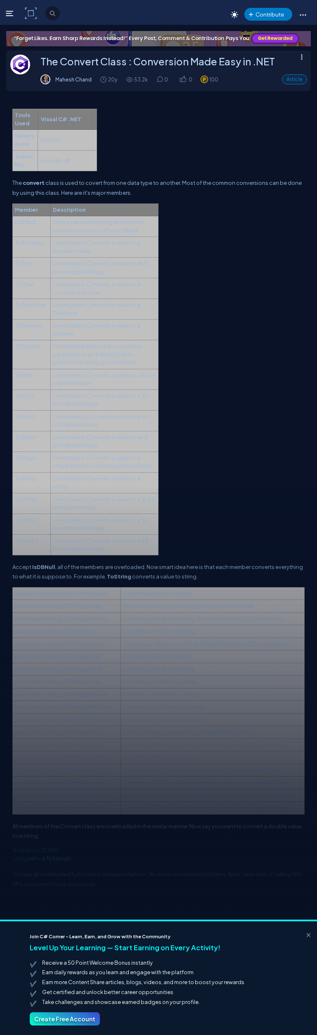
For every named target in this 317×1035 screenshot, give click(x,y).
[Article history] (104, 79)
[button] (303, 14)
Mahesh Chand (73, 79)
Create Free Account (64, 1019)
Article (294, 79)
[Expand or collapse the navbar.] (11, 13)
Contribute (269, 14)
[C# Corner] (31, 12)
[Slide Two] (158, 38)
